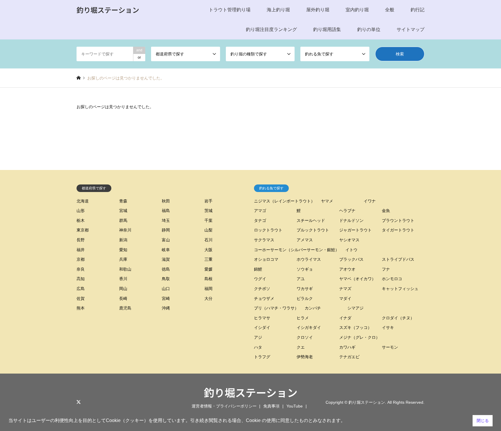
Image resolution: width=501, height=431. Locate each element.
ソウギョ (305, 269)
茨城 (208, 210)
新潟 (123, 240)
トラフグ (262, 356)
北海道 (83, 201)
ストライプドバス (398, 259)
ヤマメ (327, 201)
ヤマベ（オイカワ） (357, 278)
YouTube (294, 406)
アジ (258, 337)
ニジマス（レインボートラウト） (284, 201)
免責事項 (271, 406)
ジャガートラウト (355, 230)
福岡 (208, 288)
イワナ (370, 201)
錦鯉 (258, 269)
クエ (301, 347)
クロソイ (305, 337)
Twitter (79, 402)
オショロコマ (266, 259)
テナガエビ (349, 356)
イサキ (388, 327)
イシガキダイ (309, 327)
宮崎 (166, 298)
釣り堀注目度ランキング (271, 29)
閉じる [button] (483, 420)
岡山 (123, 288)
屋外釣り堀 (317, 9)
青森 (123, 201)
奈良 (81, 269)
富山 (166, 240)
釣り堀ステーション (250, 392)
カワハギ (347, 347)
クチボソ (262, 288)
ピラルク (305, 298)
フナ (386, 269)
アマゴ (260, 210)
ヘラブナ (347, 210)
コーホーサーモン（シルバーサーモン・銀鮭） (296, 249)
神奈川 (125, 230)
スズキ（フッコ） (355, 327)
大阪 (208, 249)
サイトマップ (410, 29)
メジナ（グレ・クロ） (359, 337)
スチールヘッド (311, 220)
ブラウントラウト (398, 220)
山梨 (208, 230)
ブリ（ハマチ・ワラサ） (276, 308)
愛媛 (208, 269)
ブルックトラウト (313, 230)
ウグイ (260, 278)
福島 (166, 210)
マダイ (345, 298)
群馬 (123, 220)
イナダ (345, 318)
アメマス (305, 240)
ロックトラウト (268, 230)
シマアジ (355, 308)
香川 (123, 278)
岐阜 (166, 249)
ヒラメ (303, 318)
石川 (208, 240)
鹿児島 (125, 308)
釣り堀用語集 (327, 29)
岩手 (208, 201)
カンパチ (313, 308)
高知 (81, 278)
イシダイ (262, 327)
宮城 (123, 210)
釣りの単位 (368, 29)
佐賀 (81, 298)
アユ (301, 278)
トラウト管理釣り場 (230, 9)
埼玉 (166, 220)
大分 (208, 298)
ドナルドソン (351, 220)
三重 (208, 259)
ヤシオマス (349, 240)
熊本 (81, 308)
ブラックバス (351, 259)
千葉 (208, 220)
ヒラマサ (262, 318)
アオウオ (347, 269)
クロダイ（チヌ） (398, 318)
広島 (81, 288)
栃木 (81, 220)
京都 (81, 259)
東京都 (83, 230)
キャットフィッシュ (400, 288)
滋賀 (166, 259)
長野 (81, 240)
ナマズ (345, 288)
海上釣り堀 (278, 9)
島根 (208, 278)
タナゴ (260, 220)
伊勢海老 (305, 356)
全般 (389, 9)
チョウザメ (264, 298)
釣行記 (417, 9)
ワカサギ (305, 288)
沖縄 (166, 308)
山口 (166, 288)
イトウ (351, 249)
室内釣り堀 (357, 9)
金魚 (386, 210)
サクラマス (264, 240)
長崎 (123, 298)
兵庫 (123, 259)
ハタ (258, 347)
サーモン (390, 347)
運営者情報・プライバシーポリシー (224, 406)
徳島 (166, 269)
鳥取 (166, 278)
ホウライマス (309, 259)
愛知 (123, 249)
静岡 (166, 230)
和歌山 (125, 269)
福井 (81, 249)
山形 (81, 210)
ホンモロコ (392, 278)
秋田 (166, 201)
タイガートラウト (398, 230)
